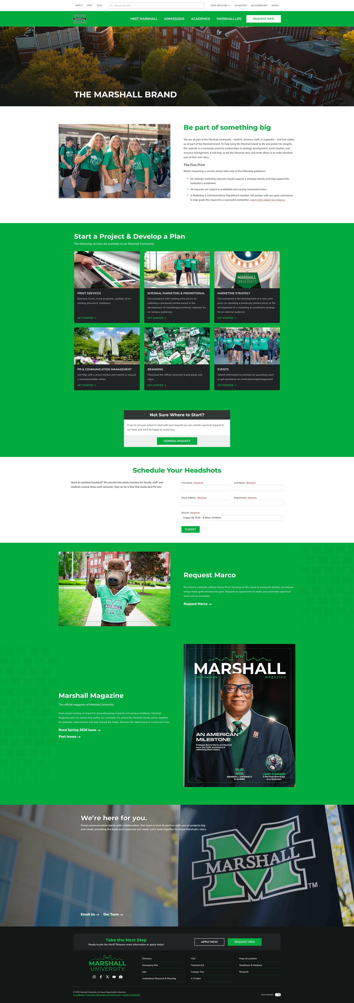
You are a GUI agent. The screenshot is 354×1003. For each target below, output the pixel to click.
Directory (147, 958)
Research (244, 971)
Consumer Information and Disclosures (103, 995)
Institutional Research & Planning (159, 978)
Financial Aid (197, 965)
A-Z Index (196, 978)
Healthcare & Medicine (250, 965)
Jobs (144, 971)
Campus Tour (197, 971)
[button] (220, 5)
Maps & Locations (248, 958)
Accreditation (79, 995)
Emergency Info (150, 965)
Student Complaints (131, 995)
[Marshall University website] (79, 18)
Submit (190, 529)
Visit (193, 958)
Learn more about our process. (267, 199)
